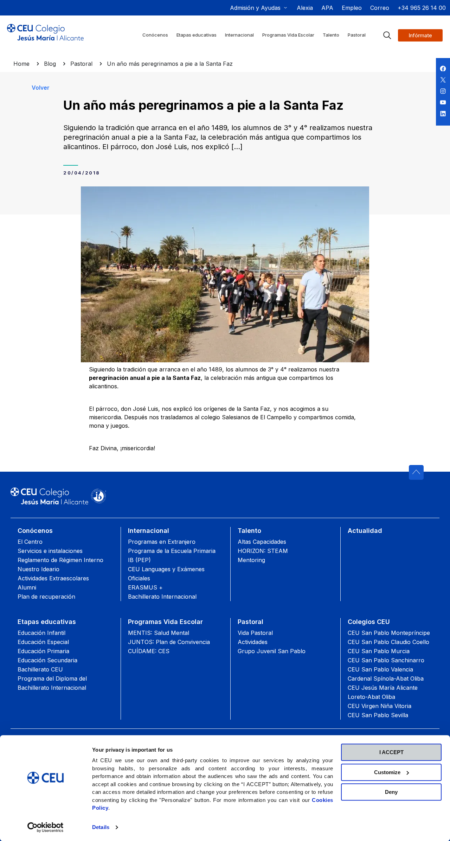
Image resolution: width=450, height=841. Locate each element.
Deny (391, 792)
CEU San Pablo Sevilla (378, 715)
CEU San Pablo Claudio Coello (388, 641)
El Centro (30, 541)
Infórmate (420, 35)
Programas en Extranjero (161, 541)
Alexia (305, 7)
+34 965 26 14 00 (422, 7)
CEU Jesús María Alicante (383, 687)
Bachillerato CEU (40, 669)
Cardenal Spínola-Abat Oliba (386, 678)
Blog (50, 63)
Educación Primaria (43, 651)
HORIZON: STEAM (263, 550)
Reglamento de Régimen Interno (60, 559)
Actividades (253, 641)
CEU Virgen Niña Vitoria (379, 705)
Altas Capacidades (262, 541)
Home (21, 63)
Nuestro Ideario (38, 569)
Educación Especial (43, 641)
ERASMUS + (145, 587)
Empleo (352, 7)
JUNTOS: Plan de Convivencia (169, 641)
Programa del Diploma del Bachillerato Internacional (52, 683)
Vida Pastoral (255, 632)
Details (100, 827)
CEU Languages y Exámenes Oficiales (166, 574)
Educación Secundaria (47, 660)
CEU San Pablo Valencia (380, 669)
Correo (379, 7)
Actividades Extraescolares (53, 578)
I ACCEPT (391, 752)
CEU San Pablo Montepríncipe (389, 632)
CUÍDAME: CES (148, 651)
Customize (387, 772)
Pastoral (81, 63)
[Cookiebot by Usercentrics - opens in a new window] (45, 827)
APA (327, 7)
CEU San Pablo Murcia (379, 651)
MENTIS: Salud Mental (158, 632)
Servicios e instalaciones (50, 550)
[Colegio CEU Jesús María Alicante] (45, 38)
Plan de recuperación (46, 596)
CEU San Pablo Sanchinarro (386, 660)
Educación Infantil (41, 632)
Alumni (27, 587)
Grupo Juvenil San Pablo (272, 651)
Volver (41, 87)
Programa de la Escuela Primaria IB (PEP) (172, 555)
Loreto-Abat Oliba (371, 696)
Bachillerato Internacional (162, 596)
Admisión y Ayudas (255, 7)
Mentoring (251, 559)
